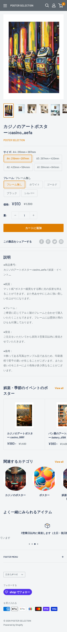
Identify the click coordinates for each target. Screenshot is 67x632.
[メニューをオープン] (5, 5)
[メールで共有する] (61, 241)
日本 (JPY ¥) (11, 574)
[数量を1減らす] (15, 215)
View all (59, 388)
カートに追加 (33, 227)
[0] (61, 5)
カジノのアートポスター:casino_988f (20, 435)
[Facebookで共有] (41, 241)
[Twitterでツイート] (54, 241)
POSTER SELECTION (14, 140)
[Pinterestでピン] (48, 241)
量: (5, 215)
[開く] (47, 5)
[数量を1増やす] (33, 215)
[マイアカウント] (53, 5)
